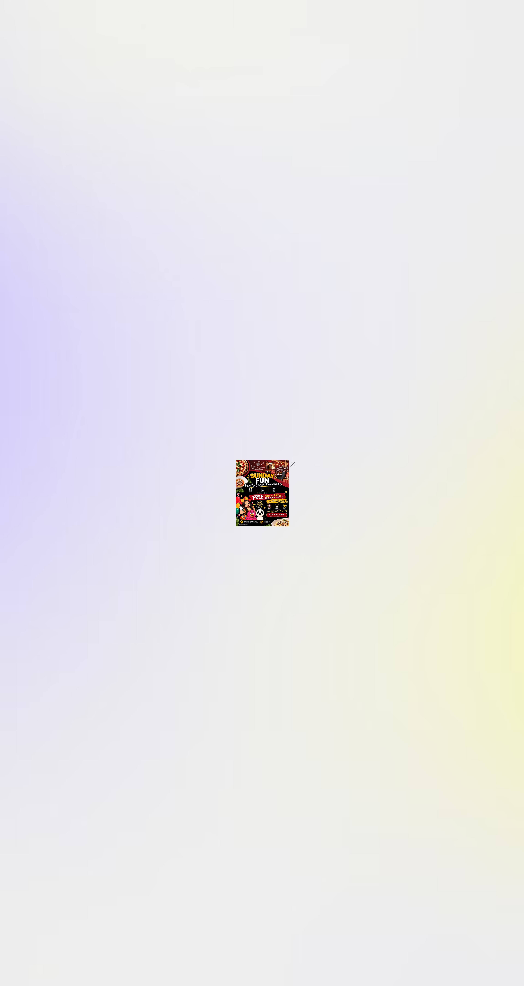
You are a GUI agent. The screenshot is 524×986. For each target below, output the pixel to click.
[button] (293, 464)
